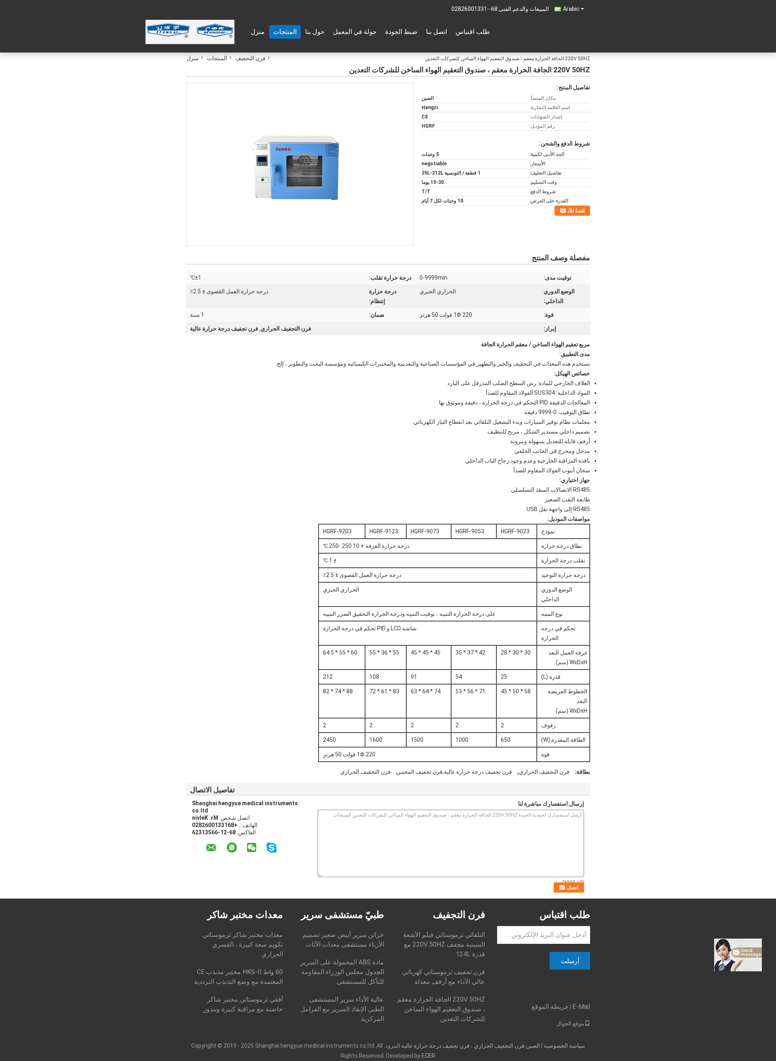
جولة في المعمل (355, 32)
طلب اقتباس (472, 32)
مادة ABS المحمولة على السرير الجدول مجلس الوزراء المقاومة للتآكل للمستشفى (342, 971)
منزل (258, 32)
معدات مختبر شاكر (245, 914)
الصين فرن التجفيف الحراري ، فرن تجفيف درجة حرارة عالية (470, 1045)
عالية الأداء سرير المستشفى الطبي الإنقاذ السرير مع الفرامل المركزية (342, 1009)
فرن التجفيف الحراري (544, 771)
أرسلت (570, 961)
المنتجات (285, 32)
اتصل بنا (436, 32)
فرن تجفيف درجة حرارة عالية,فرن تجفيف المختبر (455, 771)
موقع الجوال (570, 1023)
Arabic (571, 9)
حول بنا (315, 32)
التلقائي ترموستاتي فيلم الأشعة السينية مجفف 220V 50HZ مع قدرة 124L (444, 944)
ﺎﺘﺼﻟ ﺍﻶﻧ (576, 211)
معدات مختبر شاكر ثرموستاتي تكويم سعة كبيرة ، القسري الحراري (242, 944)
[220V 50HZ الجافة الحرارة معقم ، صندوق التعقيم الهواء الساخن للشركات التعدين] (299, 163)
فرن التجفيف (250, 58)
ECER (428, 1056)
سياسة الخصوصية (564, 1045)
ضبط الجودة (401, 32)
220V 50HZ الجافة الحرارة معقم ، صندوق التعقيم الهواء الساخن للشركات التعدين (441, 1009)
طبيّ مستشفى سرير (342, 914)
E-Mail (581, 1006)
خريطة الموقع (550, 1006)
